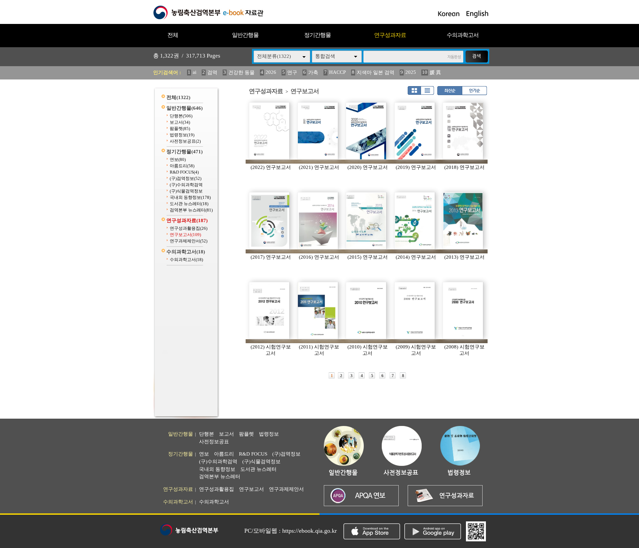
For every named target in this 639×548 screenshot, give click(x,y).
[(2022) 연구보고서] (269, 131)
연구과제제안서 (188, 240)
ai (194, 72)
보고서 (180, 122)
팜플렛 (180, 128)
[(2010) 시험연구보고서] (366, 310)
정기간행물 (317, 35)
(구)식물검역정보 (186, 191)
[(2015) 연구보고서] (366, 220)
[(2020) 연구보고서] (366, 131)
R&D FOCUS (184, 172)
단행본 (181, 115)
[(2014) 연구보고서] (415, 220)
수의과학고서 (463, 35)
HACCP (337, 72)
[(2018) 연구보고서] (463, 131)
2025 (410, 72)
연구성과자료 (390, 35)
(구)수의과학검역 (186, 184)
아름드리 (182, 165)
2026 (271, 72)
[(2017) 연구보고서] (269, 220)
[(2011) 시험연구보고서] (318, 310)
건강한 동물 (241, 72)
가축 (313, 72)
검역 (212, 72)
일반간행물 (245, 35)
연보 (178, 159)
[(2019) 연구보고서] (415, 131)
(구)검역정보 (185, 178)
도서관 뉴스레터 (189, 203)
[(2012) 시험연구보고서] (269, 310)
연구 (292, 72)
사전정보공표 (185, 141)
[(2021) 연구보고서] (318, 131)
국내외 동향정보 (190, 197)
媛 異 (435, 72)
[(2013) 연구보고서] (463, 220)
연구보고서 (185, 234)
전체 (172, 35)
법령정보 (182, 134)
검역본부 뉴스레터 (191, 209)
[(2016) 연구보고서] (318, 220)
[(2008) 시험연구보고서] (463, 310)
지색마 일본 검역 (375, 72)
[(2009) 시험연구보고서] (415, 310)
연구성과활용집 (188, 228)
